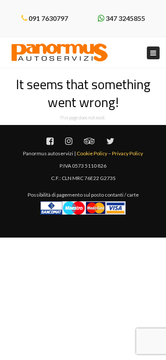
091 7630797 (48, 18)
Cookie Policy (92, 153)
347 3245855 (125, 18)
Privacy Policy (127, 153)
